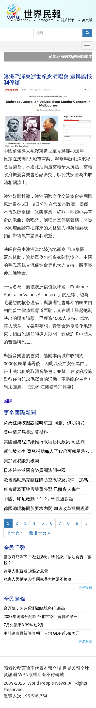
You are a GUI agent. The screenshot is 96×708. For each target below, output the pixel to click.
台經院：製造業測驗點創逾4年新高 (34, 608)
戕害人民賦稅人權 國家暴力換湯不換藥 (38, 579)
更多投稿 (85, 587)
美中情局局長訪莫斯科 (26, 432)
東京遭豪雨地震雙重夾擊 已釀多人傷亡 (42, 489)
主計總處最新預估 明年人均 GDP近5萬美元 (42, 633)
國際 (8, 401)
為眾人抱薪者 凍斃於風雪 (26, 571)
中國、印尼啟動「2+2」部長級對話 (38, 498)
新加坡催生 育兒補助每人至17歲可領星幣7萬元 (48, 451)
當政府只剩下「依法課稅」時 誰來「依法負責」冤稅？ (47, 560)
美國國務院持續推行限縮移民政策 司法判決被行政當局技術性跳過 (48, 441)
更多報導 (85, 642)
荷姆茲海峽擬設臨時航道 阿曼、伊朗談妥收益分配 (48, 422)
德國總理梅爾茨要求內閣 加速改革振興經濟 (46, 508)
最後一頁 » (39, 532)
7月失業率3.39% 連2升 (24, 625)
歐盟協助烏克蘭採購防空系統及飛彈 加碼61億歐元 (48, 479)
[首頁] (33, 12)
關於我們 (68, 20)
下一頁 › (15, 532)
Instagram (45, 20)
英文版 (87, 20)
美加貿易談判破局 (21, 460)
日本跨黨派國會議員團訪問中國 (35, 470)
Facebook (22, 20)
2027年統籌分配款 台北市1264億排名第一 (41, 617)
